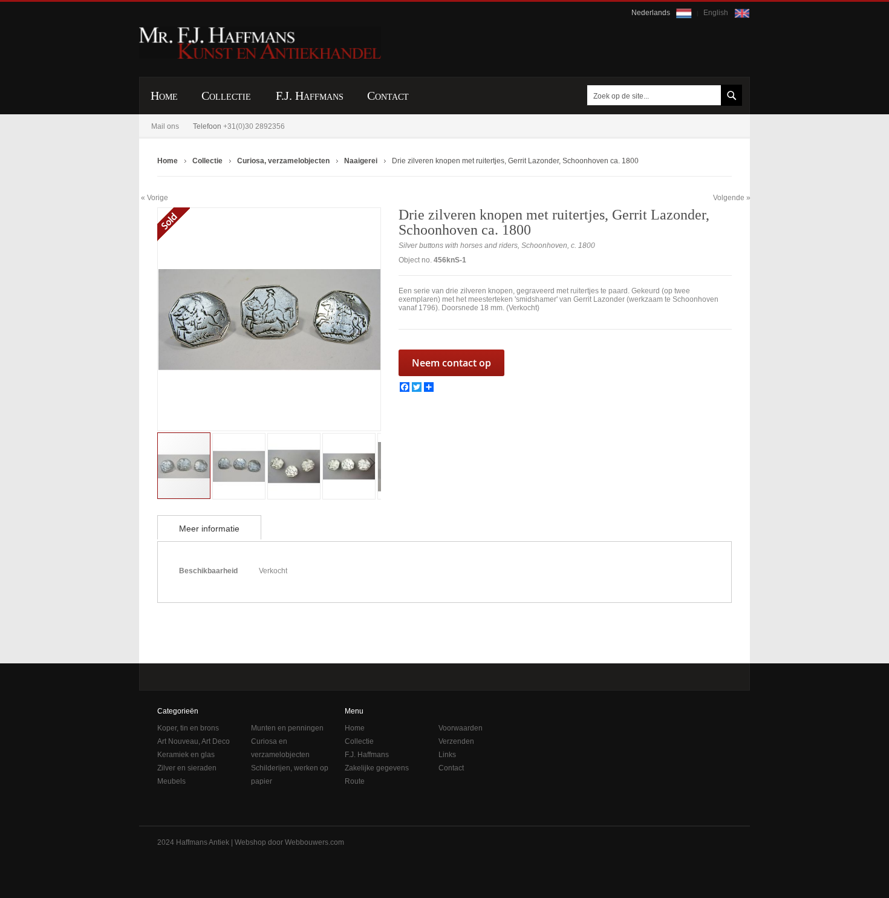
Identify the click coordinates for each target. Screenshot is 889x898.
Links (447, 754)
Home (355, 728)
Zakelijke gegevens (377, 768)
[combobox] (662, 95)
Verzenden (456, 741)
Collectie (359, 741)
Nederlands (651, 12)
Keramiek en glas (186, 754)
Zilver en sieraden (187, 768)
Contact (451, 768)
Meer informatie (209, 528)
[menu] (444, 95)
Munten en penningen (287, 728)
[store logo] (260, 43)
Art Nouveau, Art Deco (193, 741)
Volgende (728, 198)
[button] (182, 319)
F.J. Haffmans (367, 754)
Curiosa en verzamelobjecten (280, 748)
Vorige (157, 197)
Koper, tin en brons (188, 728)
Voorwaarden (460, 728)
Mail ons (165, 126)
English (716, 12)
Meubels (171, 781)
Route (355, 781)
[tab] (209, 527)
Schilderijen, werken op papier (289, 775)
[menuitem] (164, 95)
